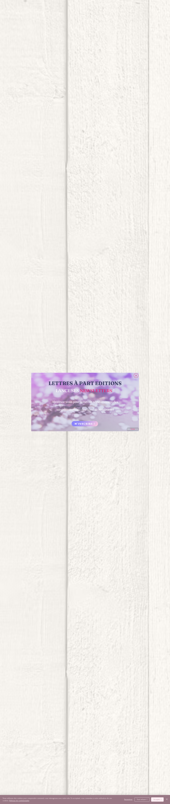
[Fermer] (166, 799)
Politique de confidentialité (19, 801)
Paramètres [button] (128, 799)
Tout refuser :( (142, 799)
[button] (136, 375)
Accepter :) (157, 799)
